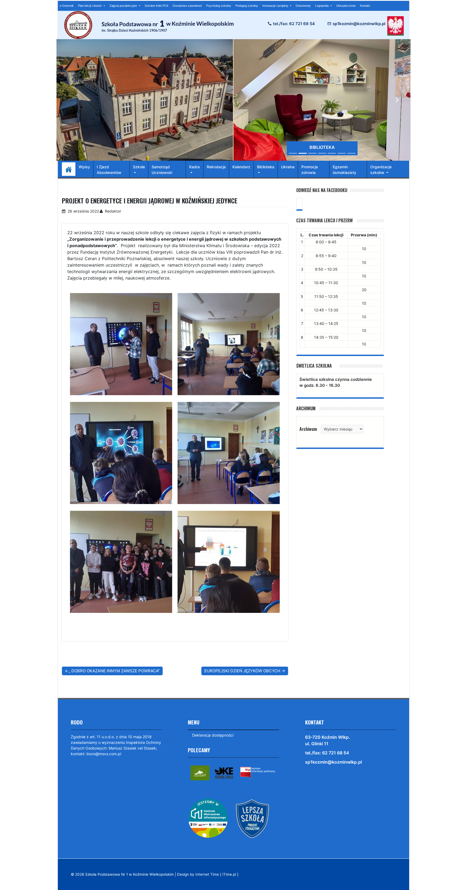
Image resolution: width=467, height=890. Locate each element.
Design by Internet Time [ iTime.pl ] (207, 874)
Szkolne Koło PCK (156, 5)
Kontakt (365, 5)
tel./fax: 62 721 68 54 (294, 23)
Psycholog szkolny (218, 5)
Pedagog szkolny (246, 5)
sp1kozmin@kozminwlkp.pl (359, 23)
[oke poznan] (224, 772)
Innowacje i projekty (275, 5)
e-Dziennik (67, 5)
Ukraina (288, 166)
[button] (247, 100)
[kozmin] (200, 772)
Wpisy (84, 166)
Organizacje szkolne (381, 169)
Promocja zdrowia (309, 169)
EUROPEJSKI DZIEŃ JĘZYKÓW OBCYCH (242, 670)
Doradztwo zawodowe (187, 5)
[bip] (257, 772)
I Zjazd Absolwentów (109, 169)
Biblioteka (265, 166)
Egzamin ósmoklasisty (344, 169)
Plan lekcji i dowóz (90, 5)
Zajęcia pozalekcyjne (123, 5)
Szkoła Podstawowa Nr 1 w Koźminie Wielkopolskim (129, 874)
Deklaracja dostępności (213, 735)
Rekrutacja (216, 166)
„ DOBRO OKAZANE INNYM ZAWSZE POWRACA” (114, 670)
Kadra (194, 166)
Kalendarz (241, 166)
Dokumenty (303, 5)
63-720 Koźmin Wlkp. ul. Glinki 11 (327, 740)
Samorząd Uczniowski (162, 169)
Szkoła (139, 166)
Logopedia (322, 5)
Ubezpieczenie (346, 5)
